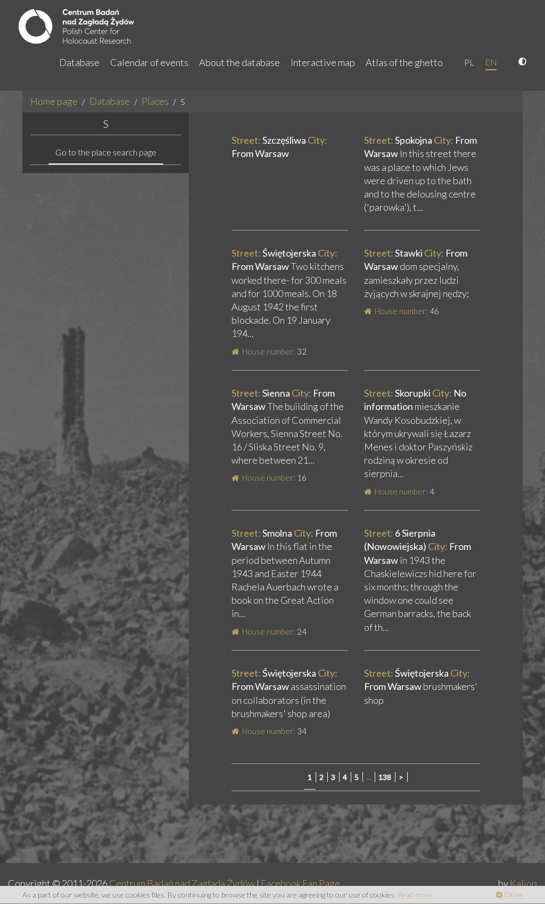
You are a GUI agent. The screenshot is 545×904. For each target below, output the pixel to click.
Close (512, 894)
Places (155, 101)
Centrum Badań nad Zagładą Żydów (182, 883)
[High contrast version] (523, 62)
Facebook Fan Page (300, 883)
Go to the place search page (105, 152)
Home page (54, 101)
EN (491, 62)
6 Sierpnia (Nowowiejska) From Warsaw (417, 546)
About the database (239, 62)
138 (384, 777)
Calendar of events (149, 62)
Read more (415, 894)
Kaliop (523, 883)
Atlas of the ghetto (404, 62)
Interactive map (323, 62)
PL (469, 62)
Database (79, 62)
